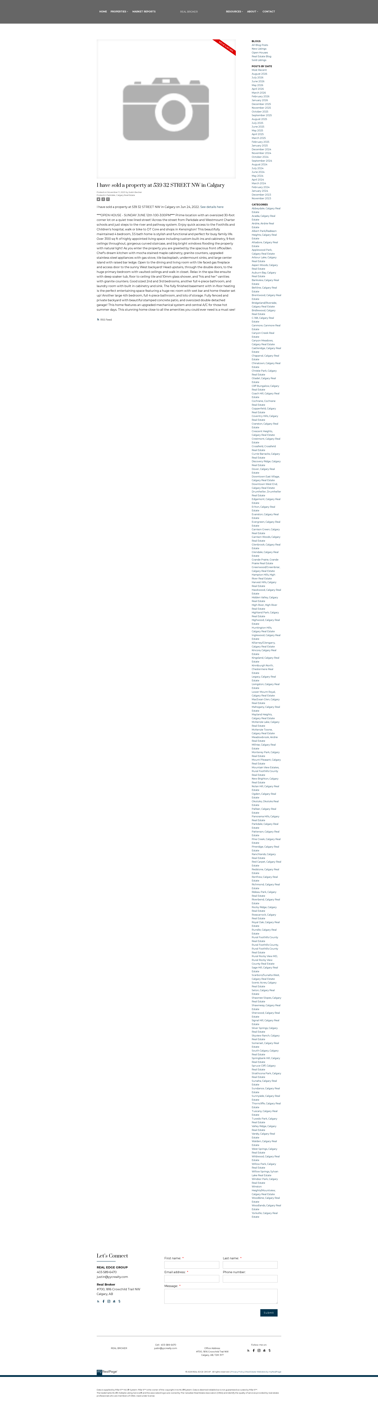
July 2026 (257, 77)
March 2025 (259, 138)
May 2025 (257, 130)
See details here (212, 207)
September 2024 (262, 160)
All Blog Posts (260, 45)
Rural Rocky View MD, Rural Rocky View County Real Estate (265, 960)
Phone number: (234, 1272)
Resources (233, 11)
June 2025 (258, 126)
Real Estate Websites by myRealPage (263, 1372)
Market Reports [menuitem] (144, 11)
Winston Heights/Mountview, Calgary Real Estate (263, 1190)
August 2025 (259, 119)
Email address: (175, 1272)
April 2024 (258, 179)
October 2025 (260, 111)
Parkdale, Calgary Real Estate (121, 195)
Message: (171, 1286)
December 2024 (261, 149)
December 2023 (261, 194)
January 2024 (260, 190)
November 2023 (261, 198)
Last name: (231, 1258)
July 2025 (257, 123)
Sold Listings (259, 60)
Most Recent (259, 70)
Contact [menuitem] (269, 11)
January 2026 (260, 100)
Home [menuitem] (103, 11)
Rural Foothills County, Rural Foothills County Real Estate (265, 948)
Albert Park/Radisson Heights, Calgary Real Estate (264, 235)
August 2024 (259, 164)
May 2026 (257, 85)
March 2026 (259, 92)
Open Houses (260, 52)
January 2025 (260, 145)
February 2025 (260, 141)
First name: (173, 1258)
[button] (98, 1301)
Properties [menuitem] (118, 11)
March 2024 (259, 183)
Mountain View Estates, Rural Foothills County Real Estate (265, 771)
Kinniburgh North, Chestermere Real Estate (262, 669)
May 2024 (257, 175)
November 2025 (261, 107)
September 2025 (262, 115)
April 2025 (258, 134)
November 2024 (261, 153)
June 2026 (258, 81)
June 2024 (258, 172)
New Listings (259, 48)
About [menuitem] (251, 11)
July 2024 (257, 168)
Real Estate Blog (261, 56)
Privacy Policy (237, 1372)
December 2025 (261, 104)
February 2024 (260, 187)
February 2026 (260, 96)
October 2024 (260, 157)
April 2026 (258, 89)
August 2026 (259, 73)
